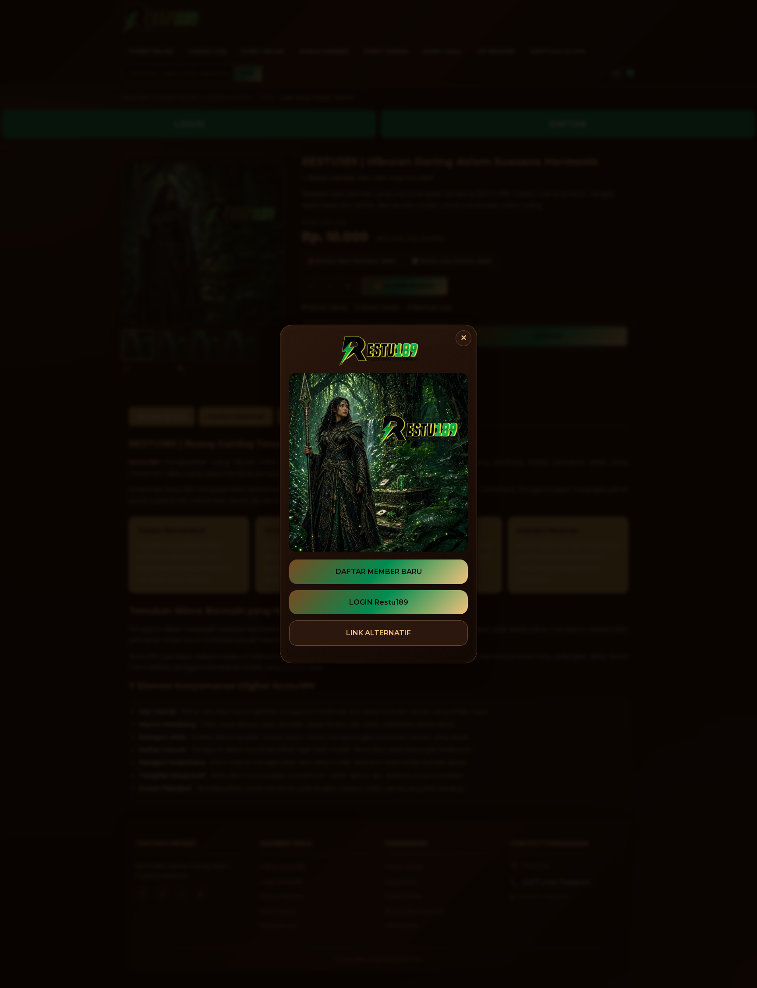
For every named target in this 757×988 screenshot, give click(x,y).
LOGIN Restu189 (378, 602)
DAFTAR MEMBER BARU (379, 571)
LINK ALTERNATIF (378, 633)
